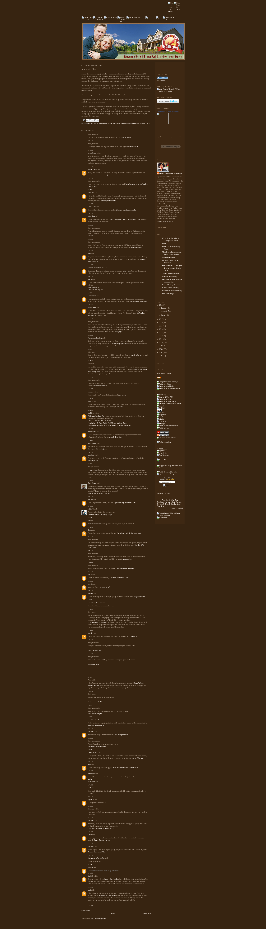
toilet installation (132, 147)
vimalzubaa (91, 774)
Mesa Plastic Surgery (95, 714)
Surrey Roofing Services (102, 840)
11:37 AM (90, 630)
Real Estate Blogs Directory (171, 285)
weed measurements (100, 386)
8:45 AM (90, 843)
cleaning (90, 867)
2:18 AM (90, 906)
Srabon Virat (92, 207)
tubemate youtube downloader (126, 210)
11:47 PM (90, 527)
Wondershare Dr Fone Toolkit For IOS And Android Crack (107, 423)
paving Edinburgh (138, 758)
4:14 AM (90, 855)
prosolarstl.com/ (104, 587)
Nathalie (90, 499)
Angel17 (90, 633)
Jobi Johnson (92, 443)
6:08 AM (90, 335)
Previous (167, 502)
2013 (161, 333)
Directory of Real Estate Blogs (172, 291)
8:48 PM (90, 293)
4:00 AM (90, 551)
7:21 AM (90, 806)
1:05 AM (90, 178)
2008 (161, 349)
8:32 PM (90, 864)
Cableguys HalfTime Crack (97, 416)
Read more (95, 116)
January (164, 315)
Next (173, 502)
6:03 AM (90, 797)
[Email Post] (83, 120)
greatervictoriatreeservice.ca (97, 622)
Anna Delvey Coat (115, 437)
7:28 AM (90, 738)
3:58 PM (90, 717)
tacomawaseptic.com (94, 524)
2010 (161, 343)
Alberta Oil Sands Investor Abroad (170, 173)
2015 (161, 326)
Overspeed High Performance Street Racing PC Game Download (109, 425)
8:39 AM (90, 640)
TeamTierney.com (93, 287)
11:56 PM (90, 440)
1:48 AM (90, 771)
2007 (161, 352)
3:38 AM (90, 729)
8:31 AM (90, 506)
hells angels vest (93, 461)
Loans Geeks (92, 153)
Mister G (91, 509)
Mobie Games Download (96, 268)
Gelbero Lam (92, 296)
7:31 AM (90, 654)
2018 (161, 305)
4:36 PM (90, 705)
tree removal (122, 395)
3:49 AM (90, 389)
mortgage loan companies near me (99, 493)
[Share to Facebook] (95, 120)
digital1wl (91, 799)
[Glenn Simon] (163, 124)
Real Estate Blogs (168, 294)
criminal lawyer (126, 137)
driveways (91, 809)
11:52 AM (90, 361)
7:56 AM (90, 581)
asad (89, 890)
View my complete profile (165, 221)
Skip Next (160, 506)
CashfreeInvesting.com (95, 290)
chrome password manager (100, 175)
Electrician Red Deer (94, 650)
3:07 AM (90, 150)
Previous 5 (160, 504)
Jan (89, 521)
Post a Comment (85, 910)
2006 (161, 356)
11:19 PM (90, 398)
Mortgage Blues (166, 311)
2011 (161, 339)
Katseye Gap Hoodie (111, 879)
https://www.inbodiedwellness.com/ (129, 533)
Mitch (90, 575)
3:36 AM (90, 265)
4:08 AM (90, 761)
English (170, 11)
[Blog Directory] (163, 455)
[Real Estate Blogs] (162, 78)
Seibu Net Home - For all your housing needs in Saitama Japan (172, 268)
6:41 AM (90, 818)
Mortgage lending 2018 (140, 123)
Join (158, 502)
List (162, 502)
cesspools (120, 407)
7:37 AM (90, 832)
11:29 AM (90, 609)
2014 (161, 329)
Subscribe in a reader (164, 374)
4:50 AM (90, 239)
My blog (90, 593)
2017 (161, 319)
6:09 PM (90, 349)
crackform (91, 413)
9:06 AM (90, 590)
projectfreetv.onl (93, 782)
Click (89, 788)
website (90, 236)
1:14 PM (90, 677)
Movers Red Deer (93, 664)
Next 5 (167, 504)
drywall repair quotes (121, 735)
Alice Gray (91, 216)
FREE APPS (92, 308)
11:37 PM (90, 190)
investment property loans (120, 343)
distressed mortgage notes (106, 895)
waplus (90, 779)
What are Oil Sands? (169, 257)
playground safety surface (96, 858)
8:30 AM (90, 213)
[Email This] (87, 120)
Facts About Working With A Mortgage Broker (125, 219)
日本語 (177, 9)
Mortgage (118, 332)
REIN (164, 244)
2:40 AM (90, 276)
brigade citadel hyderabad (138, 301)
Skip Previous (175, 504)
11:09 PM (90, 464)
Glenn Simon (161, 111)
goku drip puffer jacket (99, 449)
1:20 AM (90, 141)
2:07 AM (90, 785)
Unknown (91, 193)
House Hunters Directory (170, 288)
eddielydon (91, 455)
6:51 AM (90, 537)
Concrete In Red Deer (95, 603)
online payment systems (108, 201)
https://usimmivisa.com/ (121, 578)
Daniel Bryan (92, 483)
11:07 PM (90, 305)
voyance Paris (92, 470)
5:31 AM (90, 319)
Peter (89, 254)
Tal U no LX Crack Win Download (99, 421)
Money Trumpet (136, 248)
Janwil (90, 584)
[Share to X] (92, 120)
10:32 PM (90, 410)
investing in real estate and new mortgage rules (109, 123)
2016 (161, 323)
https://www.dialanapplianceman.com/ (125, 768)
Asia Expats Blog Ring (170, 500)
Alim (89, 764)
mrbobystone (92, 432)
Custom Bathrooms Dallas (97, 852)
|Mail (159, 410)
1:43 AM (90, 572)
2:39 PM (90, 750)
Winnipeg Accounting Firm (97, 746)
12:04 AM (90, 562)
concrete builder (97, 702)
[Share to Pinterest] (98, 120)
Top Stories (161, 462)
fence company (132, 636)
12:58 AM (90, 480)
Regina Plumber (139, 597)
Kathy (90, 279)
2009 (161, 346)
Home (113, 914)
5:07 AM (90, 251)
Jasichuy (90, 392)
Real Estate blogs (161, 80)
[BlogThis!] (90, 120)
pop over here (127, 559)
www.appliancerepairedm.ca (126, 568)
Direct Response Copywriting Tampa (100, 514)
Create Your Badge (173, 111)
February (164, 308)
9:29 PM (90, 600)
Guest (90, 835)
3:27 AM (90, 166)
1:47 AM (90, 429)
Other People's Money (169, 276)
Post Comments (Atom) (98, 919)
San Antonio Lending (95, 338)
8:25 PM (90, 518)
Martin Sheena (92, 169)
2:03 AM (90, 225)
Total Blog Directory (163, 493)
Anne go (90, 401)
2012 (161, 336)
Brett (89, 530)
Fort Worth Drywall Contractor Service (101, 828)
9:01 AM (90, 887)
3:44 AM (90, 873)
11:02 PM (90, 691)
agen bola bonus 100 (137, 355)
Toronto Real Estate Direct (170, 274)
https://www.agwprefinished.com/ (125, 503)
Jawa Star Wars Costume (96, 720)
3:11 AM (90, 377)
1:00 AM (90, 452)
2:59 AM (90, 204)
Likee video (126, 271)
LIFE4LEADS (92, 753)
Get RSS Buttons (162, 449)
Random (178, 502)
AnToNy (91, 876)
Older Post (147, 914)
